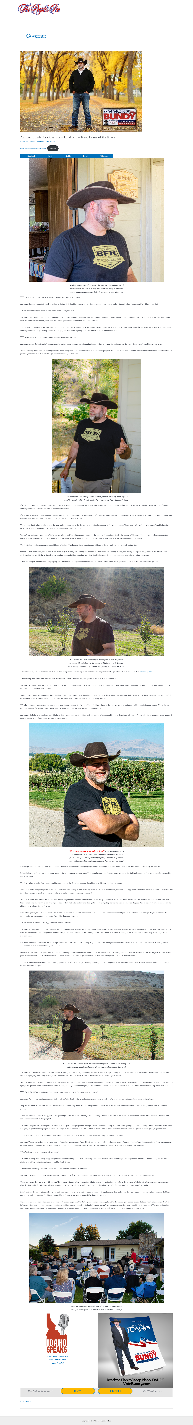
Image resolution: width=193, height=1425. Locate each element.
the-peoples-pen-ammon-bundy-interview (33, 148)
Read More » (25, 1401)
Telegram (103, 156)
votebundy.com (146, 671)
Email (84, 156)
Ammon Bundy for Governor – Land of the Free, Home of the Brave (67, 137)
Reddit (67, 156)
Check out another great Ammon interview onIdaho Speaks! (58, 1359)
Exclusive (41, 141)
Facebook (30, 156)
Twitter (49, 156)
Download (53, 148)
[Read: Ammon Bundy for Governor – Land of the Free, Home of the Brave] (81, 91)
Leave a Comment (27, 141)
